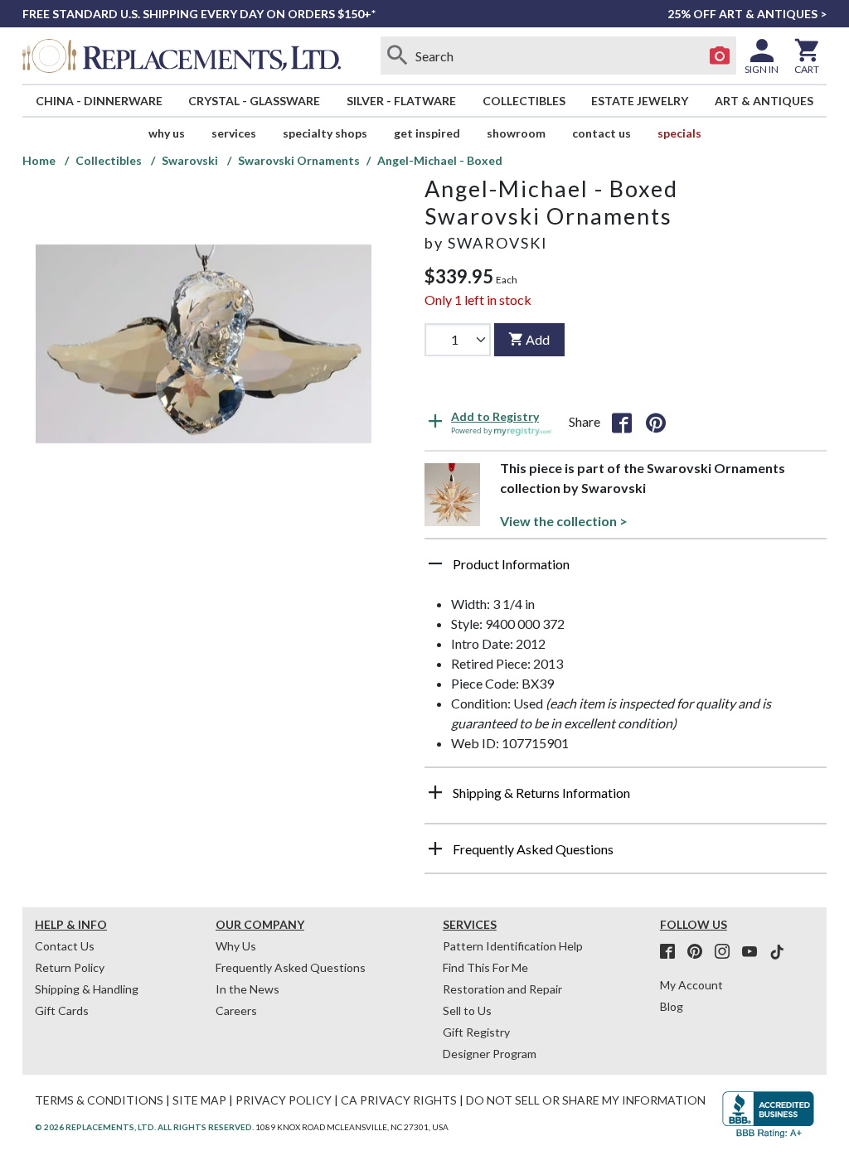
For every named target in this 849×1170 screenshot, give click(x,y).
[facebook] (672, 952)
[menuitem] (99, 100)
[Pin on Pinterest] (656, 422)
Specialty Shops (325, 133)
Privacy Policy (283, 1100)
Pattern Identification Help (513, 946)
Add (538, 339)
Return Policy (69, 967)
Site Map (199, 1100)
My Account (691, 985)
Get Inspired (427, 133)
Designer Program (489, 1054)
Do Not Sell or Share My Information (586, 1100)
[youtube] (754, 952)
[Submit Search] (397, 55)
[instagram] (727, 952)
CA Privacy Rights (399, 1100)
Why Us (236, 946)
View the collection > (564, 521)
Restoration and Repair (502, 989)
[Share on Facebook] (622, 422)
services (233, 133)
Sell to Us (467, 1010)
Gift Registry (476, 1032)
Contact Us (601, 133)
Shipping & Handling (86, 989)
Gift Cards (62, 1010)
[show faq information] (435, 848)
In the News (247, 989)
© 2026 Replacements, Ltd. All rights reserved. (144, 1127)
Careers (236, 1010)
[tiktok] (776, 952)
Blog (671, 1006)
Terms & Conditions (99, 1100)
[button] (625, 570)
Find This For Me (485, 967)
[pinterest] (699, 952)
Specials (679, 133)
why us (166, 133)
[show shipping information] (435, 792)
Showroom (516, 133)
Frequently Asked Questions (291, 967)
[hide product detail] (435, 563)
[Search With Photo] (719, 55)
